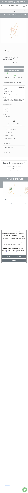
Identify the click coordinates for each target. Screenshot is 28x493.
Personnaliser (20, 256)
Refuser (8, 256)
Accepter (14, 260)
